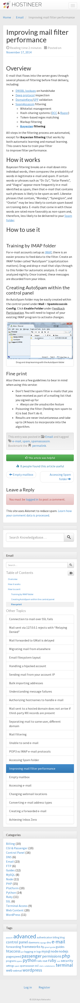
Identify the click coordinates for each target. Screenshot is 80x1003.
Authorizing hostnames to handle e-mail (36, 700)
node (54, 951)
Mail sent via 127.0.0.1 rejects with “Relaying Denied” (38, 630)
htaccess (13, 951)
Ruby (9, 897)
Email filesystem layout (25, 657)
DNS (9, 857)
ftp (42, 947)
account (9, 937)
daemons (34, 942)
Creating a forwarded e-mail (27, 811)
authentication (44, 937)
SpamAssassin (25, 104)
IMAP (48, 252)
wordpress (32, 970)
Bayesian (26, 126)
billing (56, 937)
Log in (28, 987)
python (30, 960)
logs (39, 951)
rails (39, 961)
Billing (10, 844)
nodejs (63, 951)
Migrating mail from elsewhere (29, 649)
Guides (10, 870)
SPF (35, 100)
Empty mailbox (22, 474)
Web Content (15, 910)
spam (26, 441)
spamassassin (40, 441)
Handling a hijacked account (27, 666)
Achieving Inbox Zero (23, 819)
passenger (32, 956)
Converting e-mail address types (30, 802)
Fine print (15, 604)
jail (22, 952)
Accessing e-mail (20, 785)
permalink (39, 446)
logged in (32, 499)
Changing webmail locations (28, 794)
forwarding (13, 947)
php (66, 956)
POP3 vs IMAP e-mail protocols (30, 751)
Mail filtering (18, 734)
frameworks (31, 946)
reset (45, 961)
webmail (17, 970)
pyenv (19, 961)
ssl (37, 965)
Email (20, 17)
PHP (9, 884)
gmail (47, 947)
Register (44, 987)
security (67, 960)
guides (60, 947)
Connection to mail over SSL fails (31, 619)
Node (9, 879)
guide (52, 947)
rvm (58, 961)
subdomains (49, 966)
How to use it (14, 589)
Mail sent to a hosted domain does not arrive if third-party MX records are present (40, 711)
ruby (52, 960)
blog (62, 937)
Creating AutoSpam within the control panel (31, 599)
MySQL (10, 875)
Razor (64, 113)
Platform (12, 888)
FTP (8, 866)
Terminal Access (17, 906)
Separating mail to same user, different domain (35, 724)
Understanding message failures (30, 691)
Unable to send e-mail (23, 743)
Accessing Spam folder (60, 477)
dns (49, 942)
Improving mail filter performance (32, 768)
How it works (14, 584)
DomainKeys (24, 100)
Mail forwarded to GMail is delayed (31, 640)
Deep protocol (25, 95)
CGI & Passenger (17, 848)
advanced (24, 936)
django (43, 942)
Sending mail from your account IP (32, 674)
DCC (54, 113)
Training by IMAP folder (20, 594)
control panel (17, 942)
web (9, 970)
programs (11, 961)
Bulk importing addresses (26, 683)
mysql (46, 951)
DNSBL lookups (26, 91)
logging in (30, 951)
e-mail (16, 441)
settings (10, 965)
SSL (8, 901)
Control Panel (15, 852)
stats (41, 966)
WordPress (13, 915)
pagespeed (13, 956)
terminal (64, 965)
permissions (51, 956)
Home (7, 17)
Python (11, 892)
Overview (12, 579)
